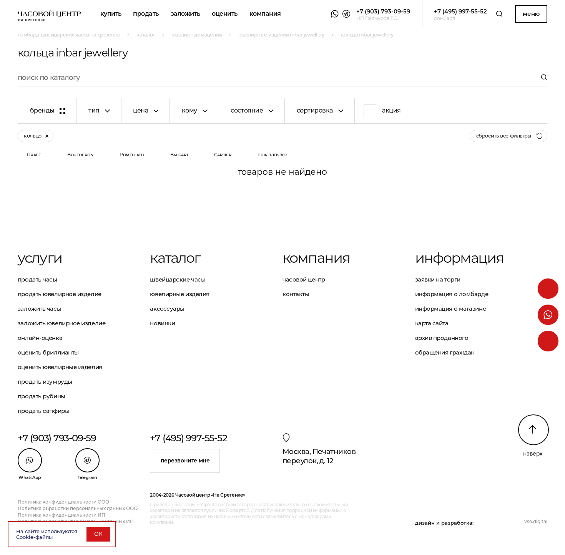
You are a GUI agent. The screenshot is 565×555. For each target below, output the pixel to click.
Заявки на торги (437, 279)
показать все (272, 154)
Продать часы (37, 279)
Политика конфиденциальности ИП (61, 514)
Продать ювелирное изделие (59, 294)
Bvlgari (179, 154)
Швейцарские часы (177, 279)
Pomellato (132, 154)
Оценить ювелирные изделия (60, 367)
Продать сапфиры (43, 411)
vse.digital (535, 521)
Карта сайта (432, 323)
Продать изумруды (45, 381)
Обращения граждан (445, 352)
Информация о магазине (450, 308)
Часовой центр (303, 279)
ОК (98, 534)
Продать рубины (41, 396)
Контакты (295, 294)
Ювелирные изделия (179, 294)
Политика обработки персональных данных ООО (78, 508)
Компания (265, 13)
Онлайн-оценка (40, 338)
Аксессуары (167, 308)
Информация (459, 258)
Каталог (175, 258)
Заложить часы (39, 308)
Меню (531, 13)
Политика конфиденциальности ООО (63, 501)
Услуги (40, 258)
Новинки (162, 323)
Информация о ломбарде (452, 294)
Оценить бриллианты (48, 352)
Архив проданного (442, 338)
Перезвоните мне (185, 460)
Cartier (222, 154)
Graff (34, 154)
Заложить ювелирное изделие (61, 323)
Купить (110, 13)
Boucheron (80, 154)
